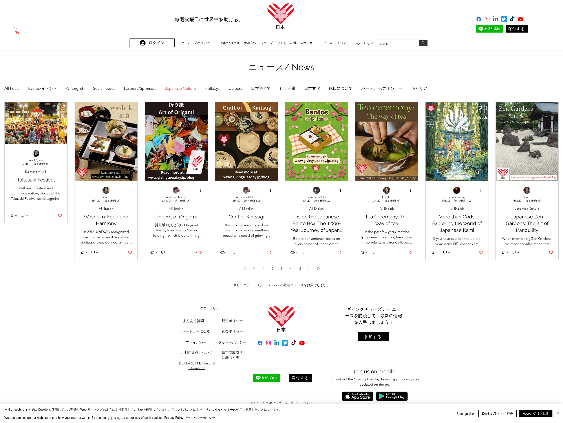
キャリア (419, 88)
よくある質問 (193, 321)
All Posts (11, 88)
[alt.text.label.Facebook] (479, 19)
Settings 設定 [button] (466, 413)
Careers (235, 88)
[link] (17, 30)
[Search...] (423, 43)
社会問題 (287, 88)
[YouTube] (520, 19)
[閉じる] (557, 413)
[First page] (245, 269)
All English (75, 88)
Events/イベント (42, 88)
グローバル (209, 308)
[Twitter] (504, 19)
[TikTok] (512, 19)
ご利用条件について (197, 353)
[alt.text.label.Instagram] (487, 19)
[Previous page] (254, 269)
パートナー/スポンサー (381, 88)
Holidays (212, 88)
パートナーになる (196, 331)
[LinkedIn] (495, 19)
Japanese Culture (180, 88)
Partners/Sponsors (140, 88)
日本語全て (261, 88)
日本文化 (312, 88)
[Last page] (318, 269)
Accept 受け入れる (536, 413)
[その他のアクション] (61, 153)
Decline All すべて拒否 (497, 413)
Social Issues (104, 88)
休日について (341, 88)
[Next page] (309, 269)
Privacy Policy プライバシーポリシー (189, 417)
